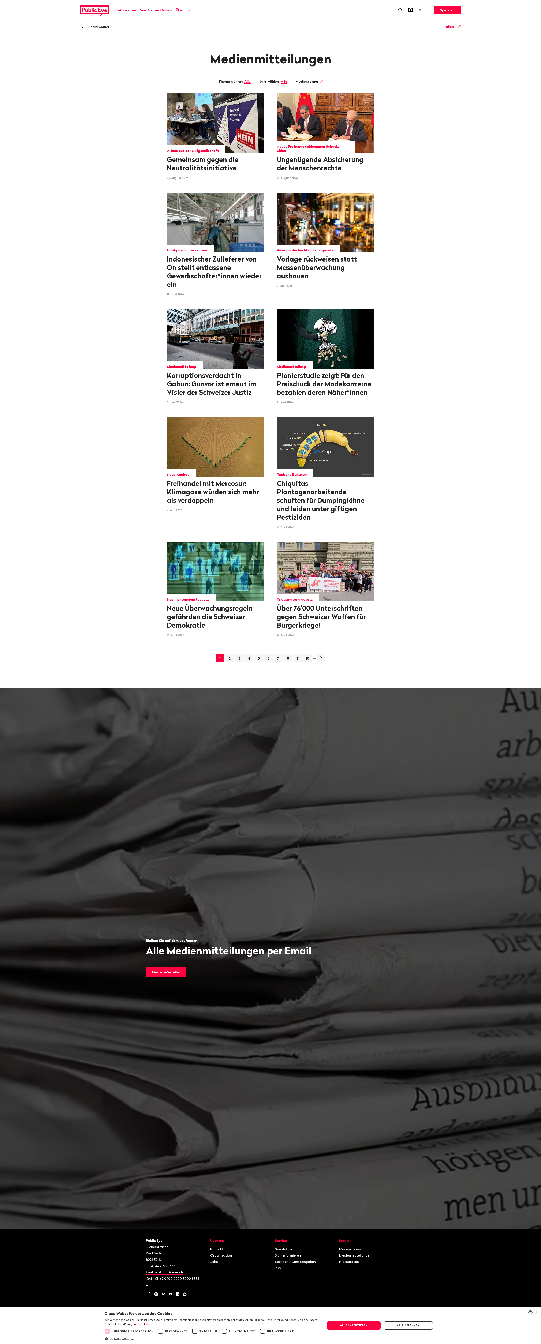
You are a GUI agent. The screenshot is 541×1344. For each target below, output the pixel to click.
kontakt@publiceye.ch (164, 1272)
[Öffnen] (459, 26)
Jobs (214, 1261)
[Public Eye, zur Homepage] (94, 9)
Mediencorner (307, 81)
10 (307, 658)
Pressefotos (349, 1261)
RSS (278, 1268)
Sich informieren (288, 1255)
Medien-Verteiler (166, 972)
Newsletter (283, 1249)
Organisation (221, 1255)
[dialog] (270, 1325)
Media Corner (98, 27)
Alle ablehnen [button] (408, 1325)
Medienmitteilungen (355, 1255)
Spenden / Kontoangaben (295, 1261)
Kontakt (217, 1249)
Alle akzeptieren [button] (353, 1325)
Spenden (447, 10)
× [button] (536, 1312)
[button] (212, 1338)
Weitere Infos (142, 1324)
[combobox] (530, 1312)
